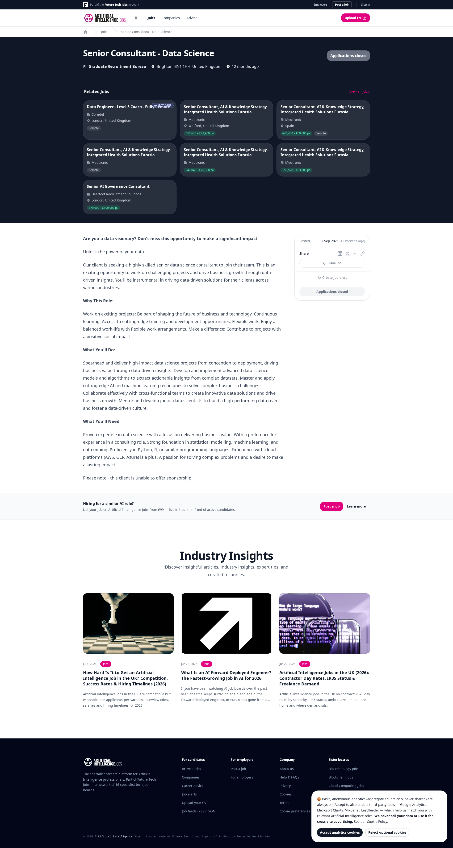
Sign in (365, 5)
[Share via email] (355, 253)
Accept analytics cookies (340, 832)
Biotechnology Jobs (344, 768)
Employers (320, 5)
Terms (284, 802)
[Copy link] (362, 253)
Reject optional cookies (387, 832)
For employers (242, 777)
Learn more (358, 506)
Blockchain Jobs (341, 777)
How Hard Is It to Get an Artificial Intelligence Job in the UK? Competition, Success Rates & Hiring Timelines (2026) (125, 678)
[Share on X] (347, 253)
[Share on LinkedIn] (340, 253)
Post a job (342, 5)
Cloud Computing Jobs (346, 785)
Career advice (193, 785)
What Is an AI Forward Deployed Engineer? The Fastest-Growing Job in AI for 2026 (226, 675)
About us (287, 768)
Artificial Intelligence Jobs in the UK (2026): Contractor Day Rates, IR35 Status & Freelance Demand (324, 678)
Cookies (286, 794)
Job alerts (189, 794)
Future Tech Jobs (116, 5)
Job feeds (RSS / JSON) (199, 811)
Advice (191, 17)
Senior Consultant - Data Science (146, 31)
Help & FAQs (289, 777)
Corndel (98, 114)
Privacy (285, 785)
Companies (171, 17)
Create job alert (334, 277)
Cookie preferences (295, 811)
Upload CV (353, 18)
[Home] (85, 31)
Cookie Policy (377, 821)
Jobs (151, 17)
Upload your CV (194, 802)
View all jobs (359, 91)
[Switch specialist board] (136, 18)
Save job (335, 263)
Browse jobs (191, 768)
